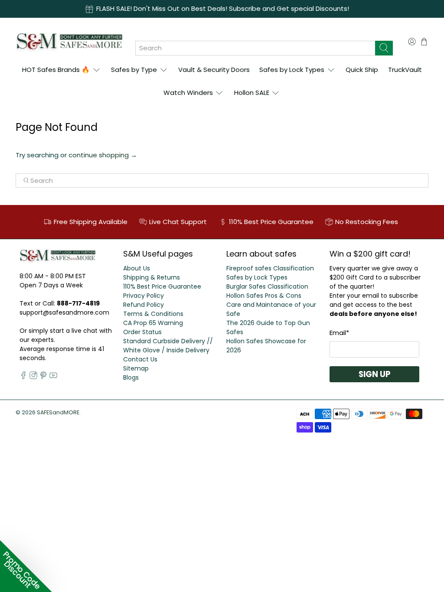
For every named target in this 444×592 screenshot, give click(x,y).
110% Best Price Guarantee (162, 286)
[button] (26, 566)
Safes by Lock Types (291, 69)
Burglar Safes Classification (267, 286)
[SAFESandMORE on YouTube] (53, 377)
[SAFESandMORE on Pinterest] (43, 377)
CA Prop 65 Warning (153, 323)
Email (339, 332)
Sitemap (136, 368)
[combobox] (255, 48)
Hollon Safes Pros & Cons (263, 295)
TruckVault (405, 69)
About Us (136, 268)
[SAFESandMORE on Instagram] (33, 377)
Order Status (142, 332)
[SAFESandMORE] (69, 41)
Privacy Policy (143, 295)
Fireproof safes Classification (270, 268)
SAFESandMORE (58, 412)
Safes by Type (134, 69)
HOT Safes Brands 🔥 (56, 69)
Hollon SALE (251, 92)
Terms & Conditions (153, 313)
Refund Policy (143, 304)
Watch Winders (188, 92)
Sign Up (375, 374)
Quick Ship (362, 69)
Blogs (131, 377)
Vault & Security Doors (214, 69)
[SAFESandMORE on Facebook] (23, 377)
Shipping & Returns (151, 277)
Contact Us (140, 359)
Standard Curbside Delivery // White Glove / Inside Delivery (168, 346)
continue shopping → (103, 154)
